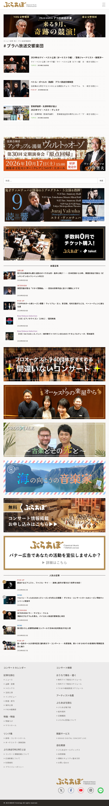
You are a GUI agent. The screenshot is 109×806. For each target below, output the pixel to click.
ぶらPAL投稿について (67, 720)
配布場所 (61, 711)
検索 (101, 180)
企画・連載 (10, 684)
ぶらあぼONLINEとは (15, 749)
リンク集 (8, 733)
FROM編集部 (10, 709)
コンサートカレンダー (15, 667)
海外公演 (9, 705)
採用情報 (61, 754)
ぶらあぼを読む (64, 702)
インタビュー (10, 696)
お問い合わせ (63, 762)
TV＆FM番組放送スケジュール (70, 688)
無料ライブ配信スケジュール (70, 679)
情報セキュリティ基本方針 (69, 758)
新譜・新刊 (10, 701)
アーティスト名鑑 (65, 695)
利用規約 (9, 762)
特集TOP (9, 721)
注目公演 (9, 692)
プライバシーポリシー (14, 767)
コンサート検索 (64, 667)
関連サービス (63, 733)
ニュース (9, 679)
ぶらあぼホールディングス (69, 750)
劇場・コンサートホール (15, 738)
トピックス (10, 688)
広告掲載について (12, 758)
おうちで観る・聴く (66, 675)
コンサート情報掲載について (17, 754)
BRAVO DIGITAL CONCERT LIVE (72, 738)
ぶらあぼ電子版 (64, 707)
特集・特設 (9, 716)
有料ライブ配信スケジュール (70, 684)
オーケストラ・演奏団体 (15, 742)
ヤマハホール (10, 725)
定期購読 (61, 715)
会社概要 (60, 745)
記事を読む (9, 675)
